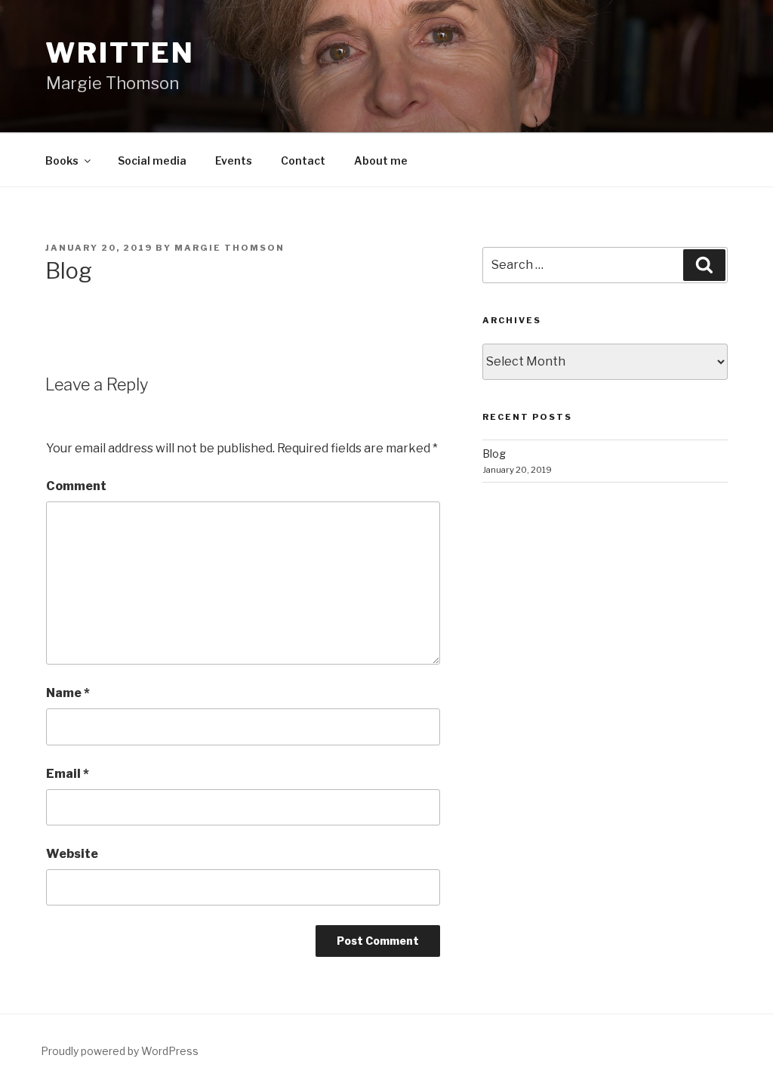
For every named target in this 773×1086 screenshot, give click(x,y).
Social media (152, 160)
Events (233, 160)
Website (72, 854)
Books (62, 160)
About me (381, 160)
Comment (76, 486)
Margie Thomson (229, 247)
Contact (303, 160)
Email (67, 774)
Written (120, 52)
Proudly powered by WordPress (120, 1050)
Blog (494, 453)
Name (68, 693)
